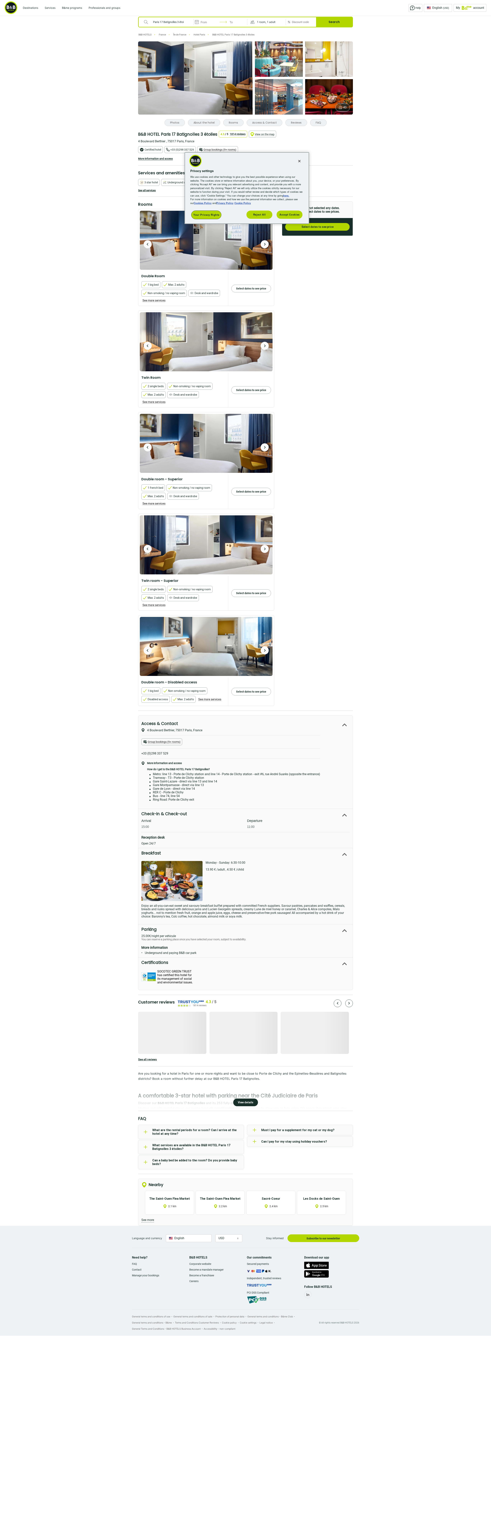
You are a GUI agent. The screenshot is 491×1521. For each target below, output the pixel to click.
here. (286, 195)
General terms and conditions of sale (192, 1316)
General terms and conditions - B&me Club (270, 1316)
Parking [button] (149, 929)
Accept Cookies (289, 214)
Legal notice (266, 1322)
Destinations (30, 7)
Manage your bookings (145, 1275)
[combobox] (168, 22)
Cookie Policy (242, 203)
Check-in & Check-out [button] (164, 814)
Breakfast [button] (151, 853)
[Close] (299, 161)
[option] (206, 240)
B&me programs (72, 7)
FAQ (134, 1263)
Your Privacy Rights (206, 214)
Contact (137, 1269)
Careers (194, 1281)
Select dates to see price (318, 226)
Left (148, 244)
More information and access (155, 158)
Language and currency (147, 1238)
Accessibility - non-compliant (219, 1328)
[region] (247, 188)
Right (265, 244)
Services (50, 7)
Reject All (259, 214)
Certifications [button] (154, 962)
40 (345, 107)
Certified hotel (153, 149)
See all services (147, 190)
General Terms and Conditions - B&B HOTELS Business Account (166, 1328)
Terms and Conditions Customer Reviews (197, 1322)
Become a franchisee (201, 1275)
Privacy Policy (224, 203)
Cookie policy (229, 1322)
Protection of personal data (229, 1316)
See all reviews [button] (147, 1059)
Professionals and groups (104, 7)
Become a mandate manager (206, 1269)
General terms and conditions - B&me (152, 1322)
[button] (266, 22)
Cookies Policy (203, 203)
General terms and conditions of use (151, 1316)
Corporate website (200, 1263)
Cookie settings (248, 1322)
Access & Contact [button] (159, 723)
